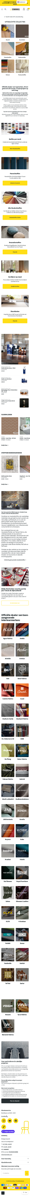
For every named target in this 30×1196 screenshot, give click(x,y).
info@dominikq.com (6, 1154)
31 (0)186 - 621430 (7, 1144)
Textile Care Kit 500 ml (6, 379)
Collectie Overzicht (15, 183)
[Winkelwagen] (28, 9)
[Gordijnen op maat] (15, 283)
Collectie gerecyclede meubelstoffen (14, 560)
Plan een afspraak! (15, 1101)
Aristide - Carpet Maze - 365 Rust (8, 438)
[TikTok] (3, 1127)
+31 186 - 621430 (7, 1147)
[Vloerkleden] (15, 317)
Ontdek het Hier (15, 286)
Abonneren (27, 1173)
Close (15, 1158)
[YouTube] (9, 1120)
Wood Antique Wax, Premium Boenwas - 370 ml (9, 390)
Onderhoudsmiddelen (15, 338)
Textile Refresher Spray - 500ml (8, 368)
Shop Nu (15, 252)
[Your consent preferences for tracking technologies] (2, 1193)
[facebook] (15, 1120)
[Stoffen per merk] (15, 145)
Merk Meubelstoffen (15, 148)
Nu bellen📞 (4, 1116)
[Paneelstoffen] (15, 179)
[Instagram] (3, 1120)
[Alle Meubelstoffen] (15, 214)
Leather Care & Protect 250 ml (8, 400)
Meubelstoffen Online (15, 217)
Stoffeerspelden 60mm (6, 476)
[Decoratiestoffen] (15, 248)
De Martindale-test (15, 603)
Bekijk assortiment (2, 9)
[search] (5, 9)
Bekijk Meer (4, 445)
